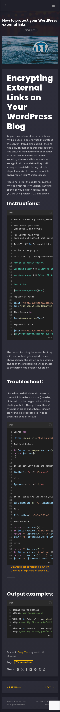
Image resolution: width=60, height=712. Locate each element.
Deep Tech (24, 652)
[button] (50, 212)
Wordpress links (24, 662)
